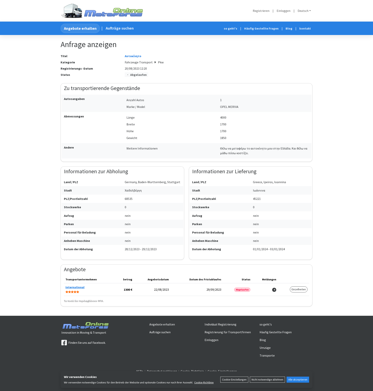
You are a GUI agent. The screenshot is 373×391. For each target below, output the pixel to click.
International (75, 287)
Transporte (267, 355)
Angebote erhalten (80, 28)
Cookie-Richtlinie (204, 382)
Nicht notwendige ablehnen (267, 379)
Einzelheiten (299, 289)
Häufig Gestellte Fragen (261, 28)
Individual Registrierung (220, 324)
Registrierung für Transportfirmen (228, 332)
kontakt (305, 28)
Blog (289, 28)
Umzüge (265, 348)
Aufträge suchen (120, 28)
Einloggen (283, 11)
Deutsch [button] (303, 11)
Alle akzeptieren (297, 379)
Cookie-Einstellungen (234, 379)
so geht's (230, 28)
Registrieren (261, 11)
